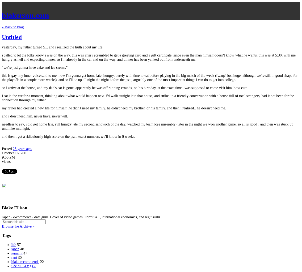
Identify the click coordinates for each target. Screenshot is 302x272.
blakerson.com (25, 15)
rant (14, 257)
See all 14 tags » (23, 266)
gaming (16, 253)
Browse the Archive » (18, 226)
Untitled (12, 37)
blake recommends (25, 262)
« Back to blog (13, 27)
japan (15, 249)
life (13, 245)
